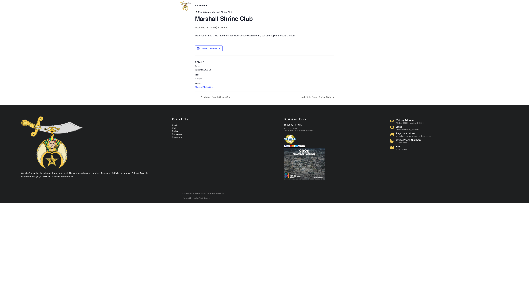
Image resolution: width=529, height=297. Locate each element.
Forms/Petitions (252, 6)
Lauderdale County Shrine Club (315, 97)
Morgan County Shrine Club (217, 97)
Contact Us (340, 6)
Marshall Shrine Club (204, 87)
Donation (231, 6)
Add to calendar (209, 48)
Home (203, 6)
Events (269, 6)
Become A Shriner (320, 6)
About (215, 6)
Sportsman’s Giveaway (293, 6)
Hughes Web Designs (201, 198)
